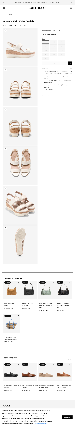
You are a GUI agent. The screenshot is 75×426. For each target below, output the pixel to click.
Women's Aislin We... (20, 25)
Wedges (10, 25)
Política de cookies (41, 424)
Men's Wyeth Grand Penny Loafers (12, 386)
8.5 (55, 54)
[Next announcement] (71, 2)
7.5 (63, 50)
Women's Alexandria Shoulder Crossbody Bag (45, 305)
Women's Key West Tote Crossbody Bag (10, 338)
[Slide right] (71, 360)
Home (4, 25)
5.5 (55, 46)
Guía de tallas (46, 95)
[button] (57, 68)
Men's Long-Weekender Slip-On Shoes (46, 386)
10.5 (54, 42)
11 (63, 42)
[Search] (6, 14)
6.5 (47, 50)
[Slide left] (68, 360)
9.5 (47, 59)
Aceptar (67, 417)
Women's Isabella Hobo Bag (9, 304)
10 (47, 42)
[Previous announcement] (4, 2)
